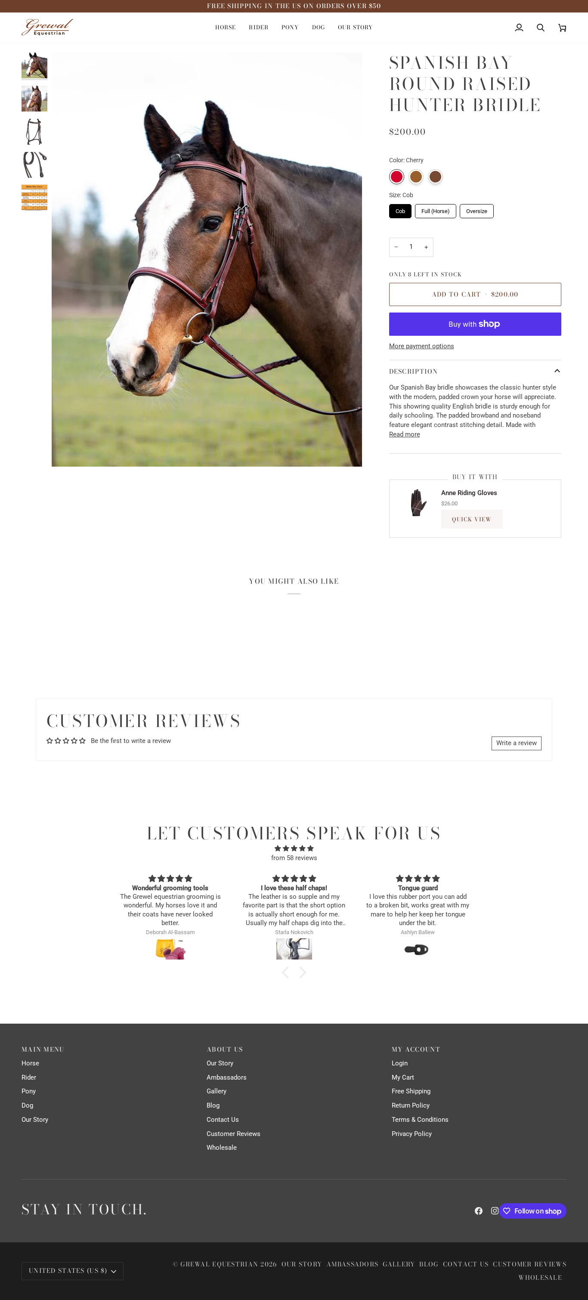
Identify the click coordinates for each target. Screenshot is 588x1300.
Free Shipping (411, 1091)
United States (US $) (68, 1270)
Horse (30, 1063)
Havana (416, 176)
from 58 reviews (294, 858)
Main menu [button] (43, 1049)
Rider (29, 1077)
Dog (27, 1105)
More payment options (421, 346)
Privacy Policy (412, 1134)
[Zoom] (207, 260)
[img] (294, 849)
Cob (400, 209)
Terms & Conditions (420, 1120)
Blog (213, 1105)
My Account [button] (416, 1049)
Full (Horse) (435, 209)
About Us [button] (225, 1049)
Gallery (216, 1091)
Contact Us (223, 1120)
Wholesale (222, 1147)
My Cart (403, 1077)
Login (400, 1063)
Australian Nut (435, 176)
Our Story (35, 1120)
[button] (226, 27)
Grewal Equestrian (219, 1264)
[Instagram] (495, 1211)
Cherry (396, 176)
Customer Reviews (233, 1134)
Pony (29, 1091)
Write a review (516, 743)
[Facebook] (479, 1211)
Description (413, 371)
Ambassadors (227, 1077)
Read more (404, 434)
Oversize (476, 209)
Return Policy (411, 1105)
